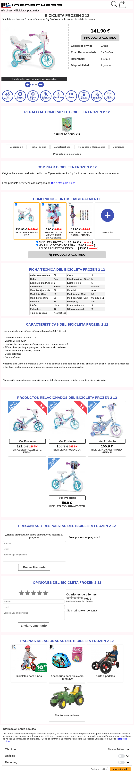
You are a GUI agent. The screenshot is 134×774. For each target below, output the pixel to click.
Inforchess (7, 10)
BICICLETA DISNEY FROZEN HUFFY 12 (106, 451)
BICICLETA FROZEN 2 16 (67, 449)
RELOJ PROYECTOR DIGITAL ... (68, 248)
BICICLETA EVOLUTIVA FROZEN (67, 506)
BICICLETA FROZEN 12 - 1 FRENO (27, 451)
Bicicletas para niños (27, 10)
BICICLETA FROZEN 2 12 (65, 242)
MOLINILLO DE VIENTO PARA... (66, 245)
